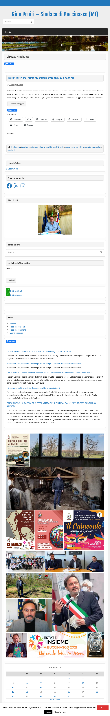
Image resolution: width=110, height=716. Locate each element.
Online (12, 168)
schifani (11, 150)
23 (69, 692)
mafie (67, 147)
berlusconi (15, 147)
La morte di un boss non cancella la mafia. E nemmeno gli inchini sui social (39, 351)
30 (69, 696)
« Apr (52, 699)
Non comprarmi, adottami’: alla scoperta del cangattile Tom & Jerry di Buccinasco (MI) (44, 363)
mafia (62, 147)
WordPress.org (16, 333)
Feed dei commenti (18, 330)
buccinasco (25, 147)
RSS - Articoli (16, 291)
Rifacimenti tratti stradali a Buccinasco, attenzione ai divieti (33, 388)
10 (83, 683)
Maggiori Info (60, 712)
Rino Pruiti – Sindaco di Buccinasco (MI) (55, 14)
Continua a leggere (17, 104)
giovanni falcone (38, 147)
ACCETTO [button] (103, 707)
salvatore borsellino (93, 147)
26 (13, 696)
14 (41, 687)
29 (55, 696)
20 (27, 692)
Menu (8, 31)
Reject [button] (48, 712)
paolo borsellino (77, 147)
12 (13, 687)
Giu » (58, 699)
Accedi (13, 323)
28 (41, 696)
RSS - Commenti (17, 295)
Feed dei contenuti (18, 326)
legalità (49, 147)
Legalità (56, 147)
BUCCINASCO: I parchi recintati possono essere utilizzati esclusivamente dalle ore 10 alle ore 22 (50, 372)
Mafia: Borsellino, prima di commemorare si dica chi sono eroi (41, 78)
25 (97, 692)
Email (9, 269)
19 (13, 692)
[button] (18, 450)
